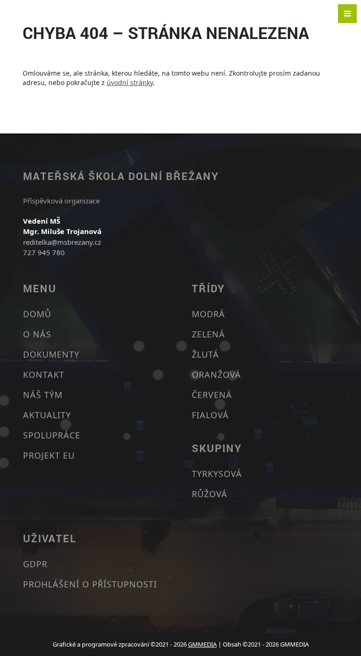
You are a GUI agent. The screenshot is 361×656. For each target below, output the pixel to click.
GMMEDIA (202, 644)
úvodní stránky (130, 82)
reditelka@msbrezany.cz (62, 242)
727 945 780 (44, 252)
